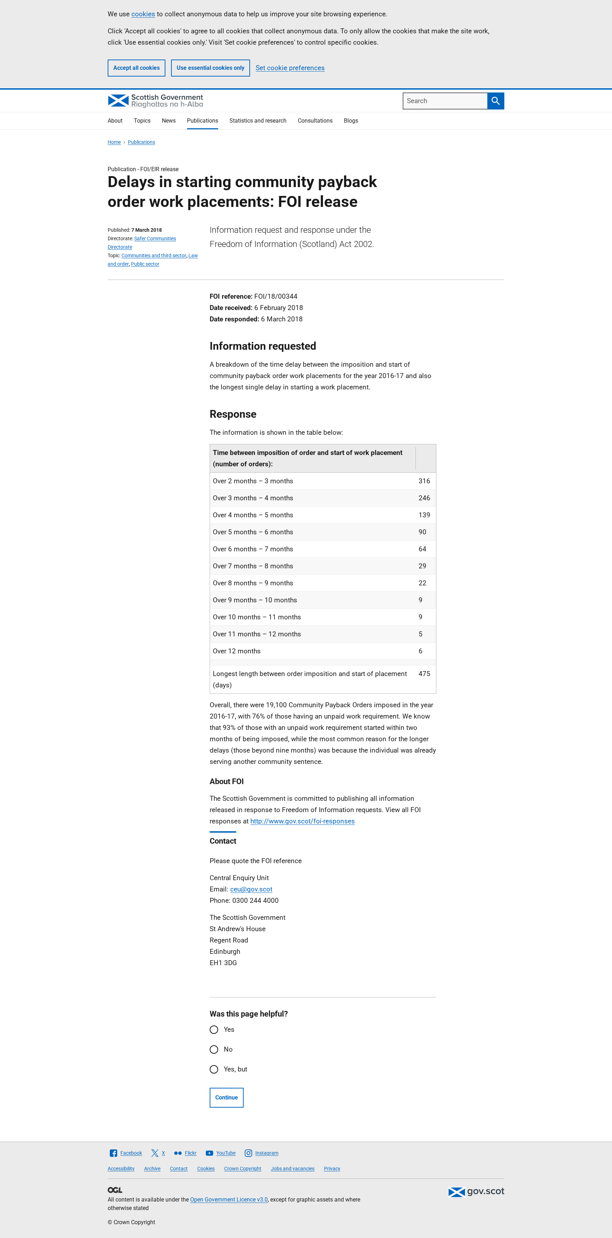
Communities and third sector (153, 255)
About (115, 120)
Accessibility (121, 1168)
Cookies (206, 1168)
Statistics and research (258, 120)
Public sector (145, 264)
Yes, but (235, 1069)
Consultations (315, 120)
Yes (229, 1029)
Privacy (332, 1168)
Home (114, 142)
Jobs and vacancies (292, 1168)
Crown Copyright (242, 1168)
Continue (226, 1097)
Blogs (351, 120)
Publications (202, 120)
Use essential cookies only (210, 67)
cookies (143, 14)
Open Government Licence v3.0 (229, 1199)
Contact (179, 1168)
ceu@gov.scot (251, 889)
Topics (142, 120)
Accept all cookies (136, 67)
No (228, 1049)
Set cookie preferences (290, 68)
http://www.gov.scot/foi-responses (302, 821)
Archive (152, 1168)
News (169, 120)
